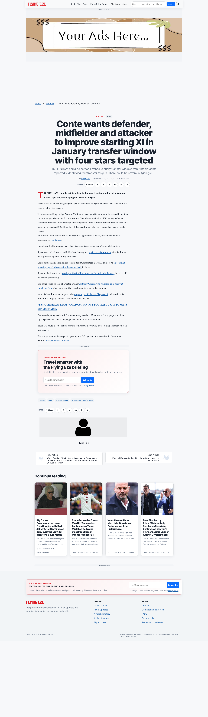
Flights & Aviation (119, 4)
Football (50, 103)
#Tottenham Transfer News (82, 400)
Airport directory (102, 614)
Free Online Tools (98, 4)
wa (115, 184)
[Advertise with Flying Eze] (104, 35)
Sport (85, 4)
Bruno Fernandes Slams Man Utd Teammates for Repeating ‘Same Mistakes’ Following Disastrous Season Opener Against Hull (85, 527)
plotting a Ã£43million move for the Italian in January (88, 273)
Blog (79, 4)
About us (146, 605)
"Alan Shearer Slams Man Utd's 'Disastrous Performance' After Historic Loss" (119, 524)
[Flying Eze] (37, 4)
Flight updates (101, 609)
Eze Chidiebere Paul (46, 549)
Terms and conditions (152, 622)
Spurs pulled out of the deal (57, 340)
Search (171, 4)
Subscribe (87, 380)
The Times (55, 239)
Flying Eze (85, 179)
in (109, 184)
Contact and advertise (153, 609)
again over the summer (100, 252)
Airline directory (101, 618)
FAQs (144, 614)
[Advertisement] (104, 80)
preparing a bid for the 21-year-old (91, 294)
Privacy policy (149, 618)
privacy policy (88, 385)
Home (38, 103)
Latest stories (100, 605)
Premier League (62, 400)
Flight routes (100, 622)
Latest (72, 4)
